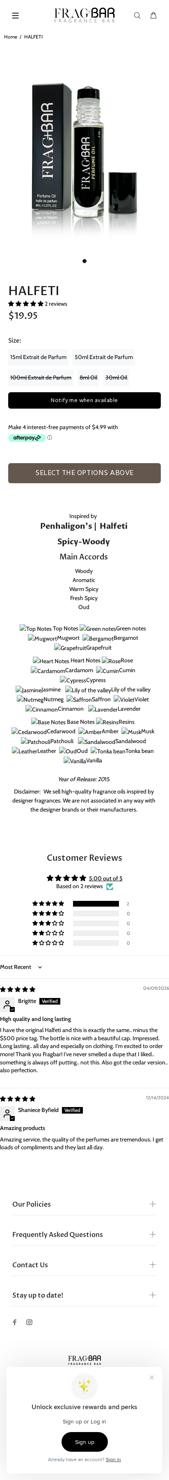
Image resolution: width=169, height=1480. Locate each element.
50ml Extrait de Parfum (104, 357)
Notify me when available (84, 400)
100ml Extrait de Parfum (40, 377)
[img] (17, 989)
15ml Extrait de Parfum (38, 357)
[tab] (16, 486)
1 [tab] (84, 261)
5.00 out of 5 (106, 878)
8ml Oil (88, 377)
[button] (26, 303)
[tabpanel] (84, 148)
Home (10, 37)
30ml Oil (116, 377)
